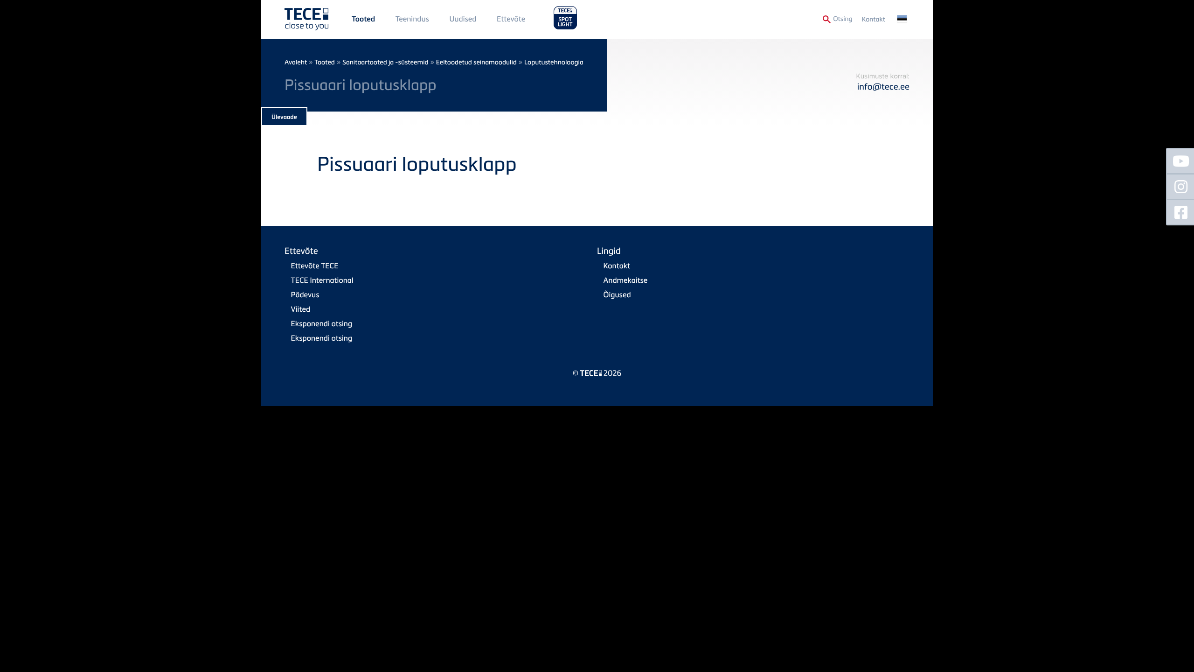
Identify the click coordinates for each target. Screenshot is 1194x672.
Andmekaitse (626, 280)
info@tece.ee (883, 86)
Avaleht (296, 62)
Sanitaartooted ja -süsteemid (385, 62)
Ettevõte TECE (315, 265)
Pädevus (305, 294)
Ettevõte (511, 19)
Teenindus (412, 19)
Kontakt (873, 19)
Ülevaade (284, 117)
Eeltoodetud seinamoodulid (476, 62)
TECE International (322, 280)
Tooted (363, 19)
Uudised (463, 19)
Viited (300, 309)
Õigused (617, 294)
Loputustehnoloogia (553, 62)
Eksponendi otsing (322, 323)
